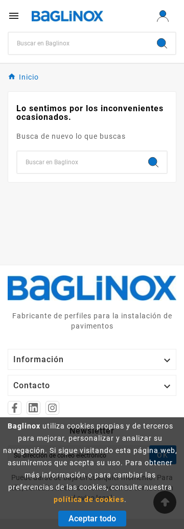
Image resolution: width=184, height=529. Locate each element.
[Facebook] (14, 407)
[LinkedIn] (33, 407)
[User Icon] (163, 16)
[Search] (162, 43)
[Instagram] (52, 407)
